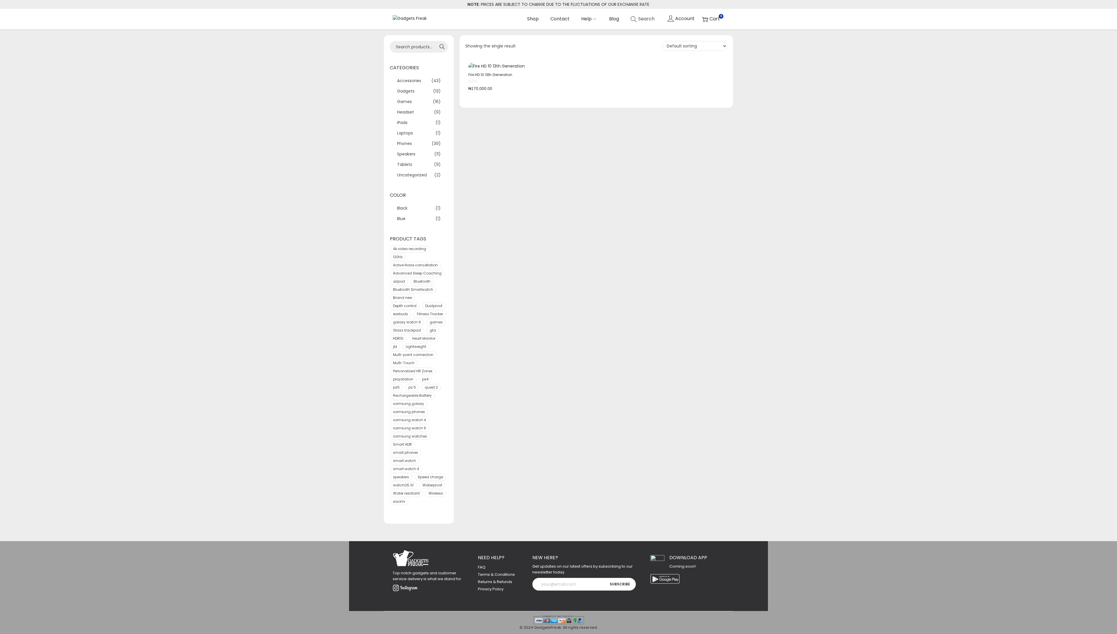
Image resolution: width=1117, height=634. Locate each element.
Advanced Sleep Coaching (417, 273)
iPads (402, 122)
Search (441, 47)
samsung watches (410, 436)
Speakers (406, 154)
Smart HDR (402, 444)
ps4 (425, 379)
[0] (711, 19)
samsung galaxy (408, 403)
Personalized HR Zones (413, 371)
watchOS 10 (403, 485)
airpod (399, 281)
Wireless (435, 493)
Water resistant (406, 493)
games (436, 322)
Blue (401, 219)
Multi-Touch (404, 362)
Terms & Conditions (496, 574)
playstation (403, 379)
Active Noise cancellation (415, 265)
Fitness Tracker (430, 313)
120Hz (398, 256)
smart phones (405, 452)
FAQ (481, 567)
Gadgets (406, 91)
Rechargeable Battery (412, 395)
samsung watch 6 (409, 428)
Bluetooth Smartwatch (413, 289)
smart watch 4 (406, 468)
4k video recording (409, 248)
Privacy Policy (491, 589)
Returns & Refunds (495, 582)
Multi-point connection (413, 354)
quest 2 (431, 387)
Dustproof (433, 305)
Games (404, 102)
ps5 (396, 387)
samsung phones (409, 411)
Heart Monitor (423, 338)
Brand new (402, 297)
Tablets (404, 164)
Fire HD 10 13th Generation (490, 74)
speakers (401, 476)
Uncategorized (412, 175)
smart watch (404, 460)
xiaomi (399, 501)
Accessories (409, 81)
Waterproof (432, 485)
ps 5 (412, 387)
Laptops (405, 133)
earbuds (400, 313)
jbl (395, 346)
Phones (404, 143)
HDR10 (398, 338)
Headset (405, 112)
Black (402, 208)
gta (433, 330)
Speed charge (430, 476)
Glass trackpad (407, 330)
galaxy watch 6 (407, 322)
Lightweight (416, 346)
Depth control (405, 305)
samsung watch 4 (409, 419)
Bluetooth (422, 281)
